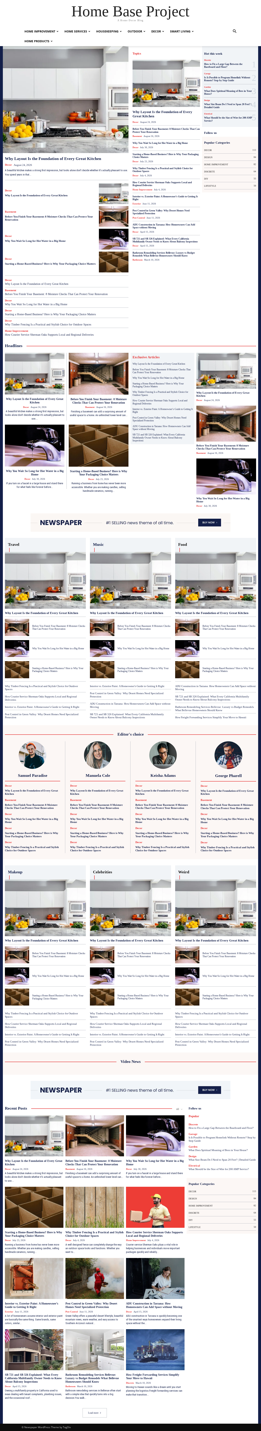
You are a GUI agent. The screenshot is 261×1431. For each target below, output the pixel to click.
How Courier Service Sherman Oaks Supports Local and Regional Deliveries (49, 334)
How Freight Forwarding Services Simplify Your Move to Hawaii (210, 717)
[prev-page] (109, 135)
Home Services (75, 31)
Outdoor (135, 31)
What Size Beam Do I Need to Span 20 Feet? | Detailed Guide (222, 1159)
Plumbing (161, 83)
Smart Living (180, 31)
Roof (182, 83)
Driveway (182, 57)
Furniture (184, 61)
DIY (163, 57)
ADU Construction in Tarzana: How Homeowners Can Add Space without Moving (164, 226)
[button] (234, 32)
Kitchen (172, 74)
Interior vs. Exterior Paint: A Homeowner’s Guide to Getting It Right (165, 198)
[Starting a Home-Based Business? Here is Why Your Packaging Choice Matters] (113, 262)
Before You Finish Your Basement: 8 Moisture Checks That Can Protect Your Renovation (56, 294)
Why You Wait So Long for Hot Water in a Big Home (35, 240)
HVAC (161, 74)
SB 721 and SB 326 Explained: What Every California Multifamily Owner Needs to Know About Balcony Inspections (165, 240)
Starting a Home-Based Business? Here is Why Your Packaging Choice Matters (50, 263)
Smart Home (194, 83)
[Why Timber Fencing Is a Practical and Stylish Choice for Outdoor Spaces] (94, 1207)
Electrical (195, 57)
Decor (156, 31)
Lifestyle (143, 79)
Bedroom (186, 52)
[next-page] (119, 135)
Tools (197, 88)
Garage (196, 61)
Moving (184, 79)
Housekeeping (107, 31)
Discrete (153, 57)
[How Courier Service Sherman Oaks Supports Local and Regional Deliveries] (155, 1207)
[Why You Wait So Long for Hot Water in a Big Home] (113, 239)
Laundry (196, 74)
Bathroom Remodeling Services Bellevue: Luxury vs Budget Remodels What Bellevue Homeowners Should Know (164, 254)
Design (141, 57)
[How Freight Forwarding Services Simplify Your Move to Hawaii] (155, 1349)
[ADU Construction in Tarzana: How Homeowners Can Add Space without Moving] (155, 1278)
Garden (154, 65)
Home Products (36, 41)
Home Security (155, 70)
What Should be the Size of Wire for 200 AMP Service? (219, 1169)
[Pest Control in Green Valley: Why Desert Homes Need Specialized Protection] (94, 1278)
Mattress (172, 79)
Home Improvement (39, 31)
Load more (93, 1412)
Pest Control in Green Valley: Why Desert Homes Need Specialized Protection (161, 212)
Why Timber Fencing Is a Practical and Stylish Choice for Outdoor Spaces (48, 324)
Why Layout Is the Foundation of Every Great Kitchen (53, 158)
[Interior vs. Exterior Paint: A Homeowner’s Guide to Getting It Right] (34, 1278)
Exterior (149, 61)
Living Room (157, 79)
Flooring (171, 61)
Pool (173, 83)
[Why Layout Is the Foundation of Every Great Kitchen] (65, 99)
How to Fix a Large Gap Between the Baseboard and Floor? (223, 65)
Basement (10, 211)
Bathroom (172, 52)
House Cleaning (192, 70)
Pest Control (147, 83)
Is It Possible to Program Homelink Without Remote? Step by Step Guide (227, 79)
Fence (160, 61)
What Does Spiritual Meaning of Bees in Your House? (228, 92)
